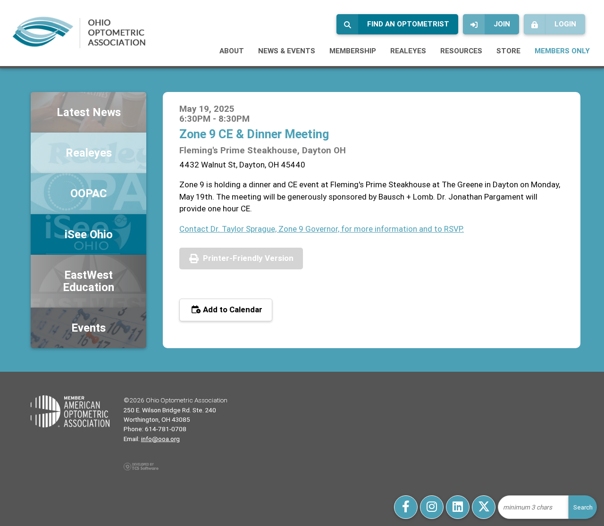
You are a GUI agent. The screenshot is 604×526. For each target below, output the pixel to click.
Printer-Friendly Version (248, 258)
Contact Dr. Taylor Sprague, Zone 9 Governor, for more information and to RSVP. (321, 229)
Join (502, 23)
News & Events (286, 50)
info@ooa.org (160, 438)
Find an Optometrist (408, 23)
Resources (461, 50)
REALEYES (408, 50)
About (231, 50)
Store (508, 50)
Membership (352, 50)
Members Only (562, 50)
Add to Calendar (231, 309)
